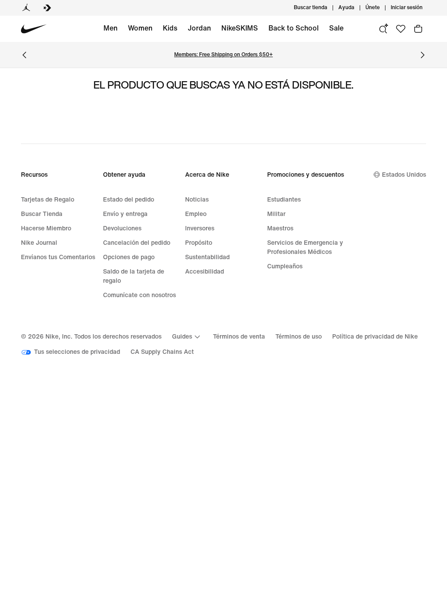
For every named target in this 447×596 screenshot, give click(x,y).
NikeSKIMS (239, 28)
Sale (336, 28)
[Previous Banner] (24, 55)
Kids (170, 28)
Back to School (293, 28)
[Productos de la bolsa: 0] (418, 29)
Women (140, 28)
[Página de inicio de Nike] (34, 29)
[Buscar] (383, 29)
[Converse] (47, 8)
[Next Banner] (422, 55)
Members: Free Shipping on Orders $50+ (223, 55)
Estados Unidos (404, 174)
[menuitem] (357, 8)
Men (110, 28)
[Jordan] (26, 8)
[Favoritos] (401, 29)
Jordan (199, 28)
